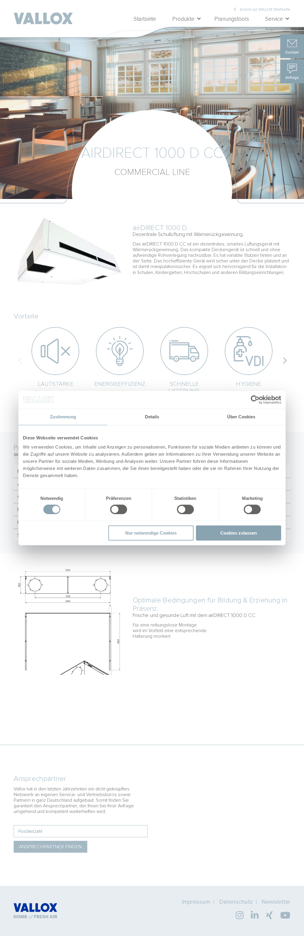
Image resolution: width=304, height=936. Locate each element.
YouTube (285, 915)
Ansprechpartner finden (50, 847)
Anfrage (292, 77)
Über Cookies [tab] (241, 416)
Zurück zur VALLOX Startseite (265, 9)
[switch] (118, 510)
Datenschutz (236, 901)
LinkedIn (255, 915)
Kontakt (292, 52)
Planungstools (231, 19)
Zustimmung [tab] (63, 416)
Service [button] (274, 19)
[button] (284, 360)
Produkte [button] (183, 19)
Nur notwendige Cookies (151, 532)
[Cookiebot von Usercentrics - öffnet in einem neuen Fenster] (255, 399)
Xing (269, 915)
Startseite (145, 19)
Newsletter (276, 901)
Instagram (239, 915)
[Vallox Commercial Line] (43, 13)
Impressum (196, 901)
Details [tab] (152, 416)
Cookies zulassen (238, 532)
